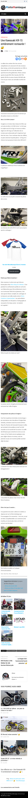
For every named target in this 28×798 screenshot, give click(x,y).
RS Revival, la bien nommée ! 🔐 (10, 734)
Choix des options (14, 271)
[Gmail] (22, 59)
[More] (25, 59)
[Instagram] (26, 1)
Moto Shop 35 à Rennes (17, 284)
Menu (4, 14)
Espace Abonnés (11, 650)
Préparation (4, 37)
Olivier (6, 51)
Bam (9, 795)
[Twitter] (19, 59)
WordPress (3, 795)
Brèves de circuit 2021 (11, 586)
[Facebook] (25, 1)
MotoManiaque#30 (21, 650)
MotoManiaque (14, 794)
